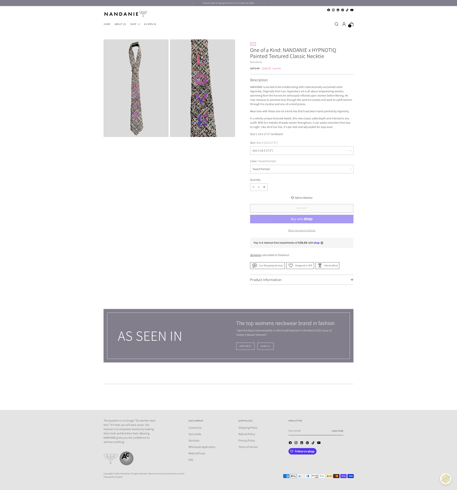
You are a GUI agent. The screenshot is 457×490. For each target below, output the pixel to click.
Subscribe (337, 430)
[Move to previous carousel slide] (342, 398)
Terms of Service (248, 447)
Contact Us (195, 428)
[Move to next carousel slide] (350, 398)
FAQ (191, 460)
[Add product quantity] (264, 187)
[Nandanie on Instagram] (333, 10)
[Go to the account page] (344, 24)
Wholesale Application (202, 447)
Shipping (255, 255)
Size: (263, 142)
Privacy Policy (246, 440)
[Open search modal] (336, 24)
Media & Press (197, 453)
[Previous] (193, 3)
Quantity (255, 180)
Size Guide (195, 434)
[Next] (264, 3)
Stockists (194, 440)
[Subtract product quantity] (253, 187)
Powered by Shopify (113, 476)
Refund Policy (246, 434)
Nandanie (256, 62)
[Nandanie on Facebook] (328, 10)
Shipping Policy (247, 428)
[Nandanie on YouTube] (351, 10)
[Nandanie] (126, 14)
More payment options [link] (301, 230)
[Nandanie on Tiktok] (347, 10)
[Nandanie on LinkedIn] (338, 10)
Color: (263, 161)
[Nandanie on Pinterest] (342, 10)
